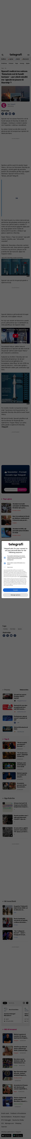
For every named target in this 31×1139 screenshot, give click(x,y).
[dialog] (16, 569)
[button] (15, 567)
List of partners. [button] (23, 576)
